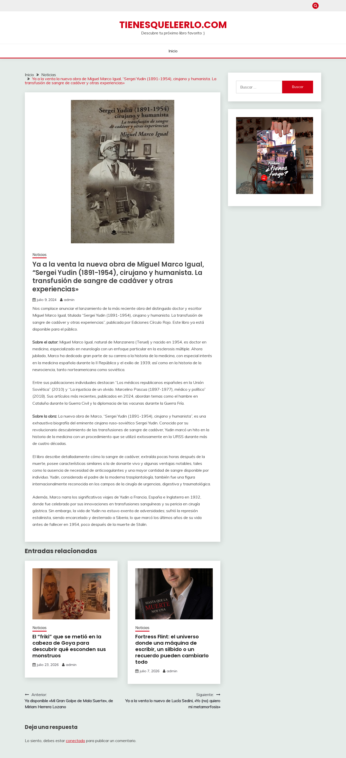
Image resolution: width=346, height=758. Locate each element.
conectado (75, 740)
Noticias (39, 254)
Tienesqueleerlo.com (173, 24)
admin (69, 299)
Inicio (173, 50)
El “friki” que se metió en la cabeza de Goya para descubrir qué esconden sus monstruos (69, 646)
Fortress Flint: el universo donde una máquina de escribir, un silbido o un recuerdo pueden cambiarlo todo (172, 649)
